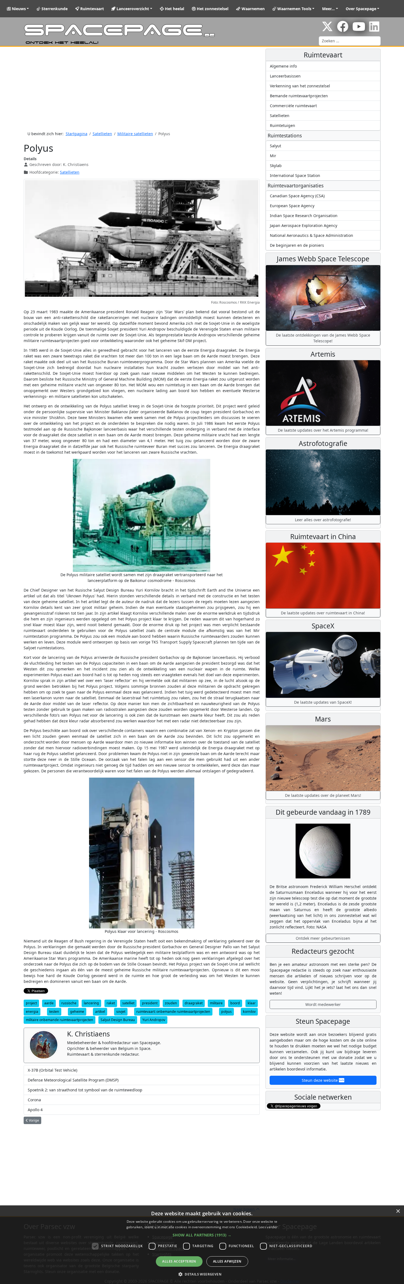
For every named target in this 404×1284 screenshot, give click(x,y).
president (149, 1003)
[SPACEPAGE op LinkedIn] (374, 29)
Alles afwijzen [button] (227, 1261)
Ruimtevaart (91, 8)
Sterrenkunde (54, 8)
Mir (273, 155)
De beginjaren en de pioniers (297, 245)
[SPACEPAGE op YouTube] (358, 29)
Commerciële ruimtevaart (293, 105)
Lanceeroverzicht (132, 8)
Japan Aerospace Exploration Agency (303, 225)
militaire (216, 1003)
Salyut (275, 145)
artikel (100, 1011)
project (31, 1003)
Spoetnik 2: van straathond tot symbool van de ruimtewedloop (85, 1089)
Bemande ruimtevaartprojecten (299, 95)
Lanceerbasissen (285, 76)
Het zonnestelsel (212, 8)
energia (32, 1011)
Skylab (276, 165)
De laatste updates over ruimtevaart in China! (323, 612)
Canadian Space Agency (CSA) (297, 195)
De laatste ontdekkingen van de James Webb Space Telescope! (323, 337)
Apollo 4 (35, 1109)
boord (235, 1003)
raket (111, 1003)
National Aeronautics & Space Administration (311, 235)
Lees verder (268, 1227)
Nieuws (18, 8)
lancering (91, 1003)
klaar (252, 1003)
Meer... (328, 8)
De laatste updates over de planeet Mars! (323, 795)
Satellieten (69, 172)
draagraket (194, 1003)
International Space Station (295, 175)
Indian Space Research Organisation (303, 215)
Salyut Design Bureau (118, 1019)
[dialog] (202, 1244)
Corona (34, 1099)
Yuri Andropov (153, 1019)
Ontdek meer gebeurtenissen (323, 938)
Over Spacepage (361, 8)
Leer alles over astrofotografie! (323, 519)
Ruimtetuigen (282, 125)
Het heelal (174, 8)
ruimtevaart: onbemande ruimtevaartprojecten (173, 1011)
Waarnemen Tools (293, 8)
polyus (226, 1011)
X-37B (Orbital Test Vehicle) (52, 1070)
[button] (202, 1235)
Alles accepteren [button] (179, 1261)
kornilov (249, 1011)
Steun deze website (320, 1080)
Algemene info (283, 66)
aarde (49, 1003)
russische (68, 1003)
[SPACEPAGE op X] (327, 29)
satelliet (128, 1003)
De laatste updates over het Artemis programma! (323, 430)
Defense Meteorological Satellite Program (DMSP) (73, 1080)
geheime (77, 1011)
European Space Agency (292, 205)
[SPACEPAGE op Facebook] (342, 29)
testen (54, 1011)
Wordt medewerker (323, 1004)
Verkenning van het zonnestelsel (300, 85)
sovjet (120, 1011)
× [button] (398, 1211)
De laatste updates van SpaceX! (323, 702)
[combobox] (350, 41)
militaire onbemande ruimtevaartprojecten (59, 1019)
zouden (171, 1003)
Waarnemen (252, 8)
